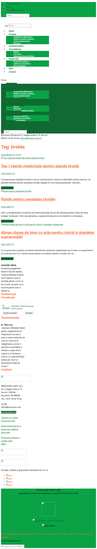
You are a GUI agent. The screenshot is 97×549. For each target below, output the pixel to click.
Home (11, 31)
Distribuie (29, 313)
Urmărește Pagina (10, 313)
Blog (8, 6)
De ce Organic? (20, 66)
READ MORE (7, 187)
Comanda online (16, 46)
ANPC (3, 444)
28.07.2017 (6, 244)
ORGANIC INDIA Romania (22, 306)
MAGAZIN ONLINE (14, 10)
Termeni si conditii (9, 417)
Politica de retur (8, 421)
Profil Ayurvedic (13, 3)
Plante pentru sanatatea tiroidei (28, 199)
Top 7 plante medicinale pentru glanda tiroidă (40, 166)
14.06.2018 (5, 207)
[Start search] (2, 132)
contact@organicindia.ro (30, 138)
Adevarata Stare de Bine (24, 56)
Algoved (17, 98)
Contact (12, 71)
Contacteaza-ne (8, 412)
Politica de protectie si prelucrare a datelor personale (11, 429)
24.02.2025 (6, 173)
